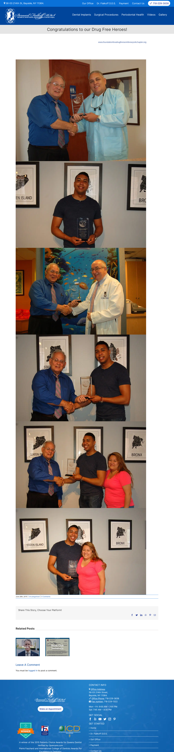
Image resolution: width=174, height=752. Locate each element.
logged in (32, 670)
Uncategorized (34, 597)
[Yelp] (95, 719)
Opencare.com (56, 745)
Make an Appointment (50, 709)
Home (93, 728)
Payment (94, 745)
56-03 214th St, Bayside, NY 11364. (24, 3)
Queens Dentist (74, 742)
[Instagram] (109, 719)
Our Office (95, 739)
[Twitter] (104, 719)
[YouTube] (100, 719)
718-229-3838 (112, 698)
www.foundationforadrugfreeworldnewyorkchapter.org (122, 42)
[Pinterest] (114, 719)
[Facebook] (90, 719)
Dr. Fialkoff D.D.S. (98, 733)
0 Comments (45, 597)
